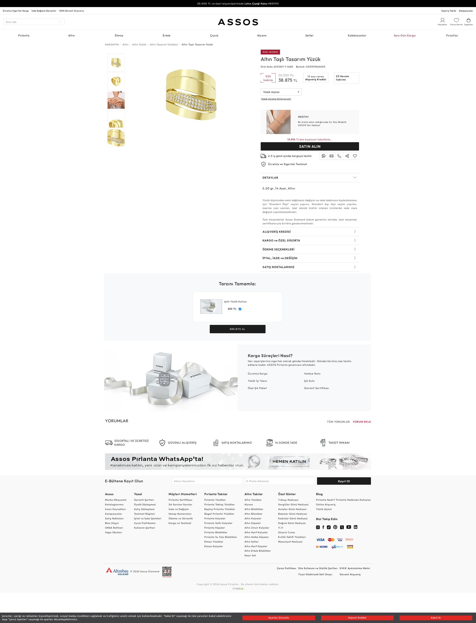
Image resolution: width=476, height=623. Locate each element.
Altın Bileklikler (254, 509)
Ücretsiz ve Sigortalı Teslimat (287, 164)
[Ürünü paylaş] (347, 156)
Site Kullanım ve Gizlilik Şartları (318, 568)
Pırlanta (24, 35)
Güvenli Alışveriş (350, 574)
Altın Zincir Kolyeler (257, 527)
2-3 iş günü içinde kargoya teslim (290, 156)
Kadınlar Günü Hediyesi (293, 518)
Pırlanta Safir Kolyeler (218, 523)
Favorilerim (456, 24)
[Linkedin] (356, 527)
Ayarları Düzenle (278, 617)
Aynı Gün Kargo (405, 35)
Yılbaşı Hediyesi (288, 499)
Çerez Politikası (286, 568)
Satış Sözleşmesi (144, 509)
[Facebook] (323, 527)
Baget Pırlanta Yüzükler (219, 513)
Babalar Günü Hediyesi (292, 513)
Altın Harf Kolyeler (256, 532)
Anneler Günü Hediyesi (292, 509)
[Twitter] (342, 526)
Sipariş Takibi (448, 10)
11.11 (280, 527)
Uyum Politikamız (145, 523)
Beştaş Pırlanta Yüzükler (219, 509)
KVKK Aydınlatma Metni (355, 568)
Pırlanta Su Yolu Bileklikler (220, 536)
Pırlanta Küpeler (214, 527)
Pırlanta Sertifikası (180, 499)
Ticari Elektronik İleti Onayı (315, 574)
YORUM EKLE (362, 421)
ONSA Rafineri (114, 527)
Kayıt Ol (344, 481)
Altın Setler (252, 541)
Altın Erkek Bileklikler (258, 550)
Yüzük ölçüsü (324, 509)
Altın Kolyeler (253, 518)
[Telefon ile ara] (339, 156)
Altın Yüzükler (253, 499)
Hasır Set (250, 555)
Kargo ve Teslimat (180, 523)
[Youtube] (348, 527)
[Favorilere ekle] (355, 156)
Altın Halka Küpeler (257, 536)
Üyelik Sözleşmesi (145, 504)
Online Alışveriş (326, 504)
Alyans (261, 35)
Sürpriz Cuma (286, 532)
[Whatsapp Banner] (238, 461)
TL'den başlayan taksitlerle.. (309, 139)
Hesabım (442, 24)
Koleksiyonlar (357, 35)
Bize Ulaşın (112, 523)
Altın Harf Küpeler (256, 546)
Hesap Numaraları (180, 513)
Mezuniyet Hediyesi (290, 541)
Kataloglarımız (114, 504)
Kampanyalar (466, 10)
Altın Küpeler (253, 523)
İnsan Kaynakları (115, 509)
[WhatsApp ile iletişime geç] (323, 156)
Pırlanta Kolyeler (215, 518)
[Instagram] (318, 526)
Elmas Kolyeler (213, 546)
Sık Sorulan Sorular (180, 504)
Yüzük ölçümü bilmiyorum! (276, 98)
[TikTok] (329, 526)
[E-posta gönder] (331, 156)
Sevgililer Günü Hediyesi (293, 504)
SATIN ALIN (310, 146)
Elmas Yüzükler (213, 541)
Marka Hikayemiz (116, 499)
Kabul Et (436, 617)
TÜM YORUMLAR (338, 421)
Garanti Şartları (144, 499)
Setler (309, 35)
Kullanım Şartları (144, 527)
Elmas (119, 35)
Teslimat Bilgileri (144, 513)
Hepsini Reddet (357, 617)
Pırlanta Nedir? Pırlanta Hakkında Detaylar (343, 499)
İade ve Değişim (179, 509)
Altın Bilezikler (254, 513)
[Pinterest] (335, 527)
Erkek (167, 35)
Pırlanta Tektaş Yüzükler (219, 504)
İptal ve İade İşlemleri (147, 518)
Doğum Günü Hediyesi (292, 523)
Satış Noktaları (114, 518)
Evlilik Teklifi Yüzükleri (292, 536)
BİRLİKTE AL (237, 328)
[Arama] (60, 22)
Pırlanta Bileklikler (215, 532)
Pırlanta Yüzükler (215, 499)
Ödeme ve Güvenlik (181, 518)
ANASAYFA (112, 44)
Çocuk (214, 35)
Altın (71, 35)
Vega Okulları (113, 532)
